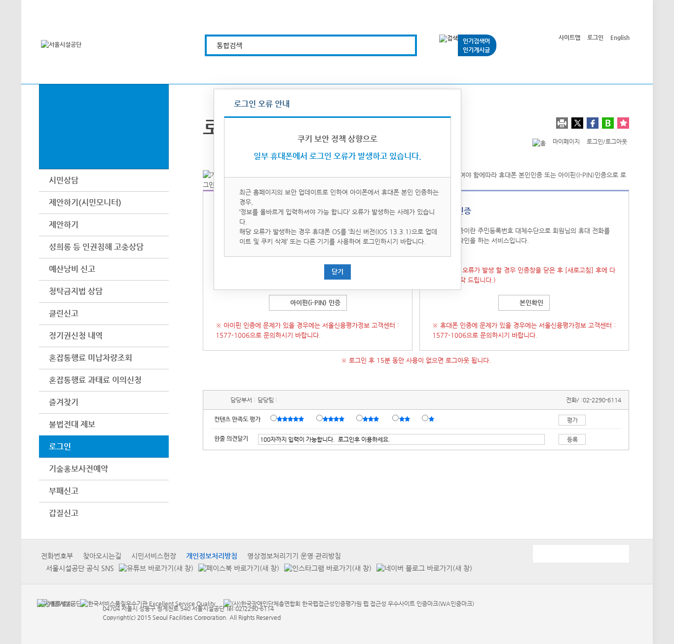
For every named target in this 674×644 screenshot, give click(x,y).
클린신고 (63, 313)
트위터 (577, 123)
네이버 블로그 (608, 123)
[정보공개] (612, 70)
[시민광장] (501, 70)
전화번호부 (57, 556)
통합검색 (229, 45)
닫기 (337, 271)
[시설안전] (389, 70)
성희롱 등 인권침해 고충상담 (96, 246)
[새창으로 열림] (153, 568)
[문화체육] (278, 70)
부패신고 (63, 491)
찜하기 (623, 123)
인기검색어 (476, 40)
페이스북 (593, 123)
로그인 (595, 37)
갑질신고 (63, 513)
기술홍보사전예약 (78, 468)
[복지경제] (222, 70)
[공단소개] (556, 70)
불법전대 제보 (72, 424)
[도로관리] (333, 70)
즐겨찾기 (63, 402)
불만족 (405, 419)
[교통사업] (445, 70)
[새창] (54, 603)
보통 (372, 419)
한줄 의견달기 (231, 438)
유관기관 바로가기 (580, 554)
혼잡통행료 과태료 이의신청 (95, 380)
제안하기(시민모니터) (85, 202)
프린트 (562, 123)
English (620, 37)
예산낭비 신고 (72, 269)
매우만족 (291, 419)
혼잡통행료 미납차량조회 (90, 357)
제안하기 (63, 224)
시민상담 (63, 180)
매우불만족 (432, 419)
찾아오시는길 (102, 556)
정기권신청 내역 (76, 335)
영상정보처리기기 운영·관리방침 (294, 556)
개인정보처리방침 (211, 556)
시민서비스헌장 (153, 556)
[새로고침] (579, 270)
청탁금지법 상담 (76, 291)
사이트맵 (569, 37)
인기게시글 (476, 49)
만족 (334, 419)
